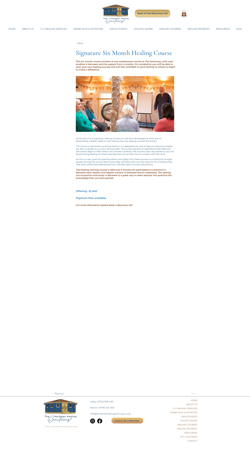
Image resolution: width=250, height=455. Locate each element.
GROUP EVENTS (189, 416)
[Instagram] (92, 421)
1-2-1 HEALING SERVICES (189, 408)
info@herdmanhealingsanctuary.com (110, 413)
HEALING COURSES (189, 424)
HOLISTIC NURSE (189, 420)
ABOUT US (191, 404)
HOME (194, 400)
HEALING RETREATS (189, 428)
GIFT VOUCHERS (189, 436)
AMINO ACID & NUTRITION (189, 412)
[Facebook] (99, 421)
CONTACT (192, 441)
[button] (184, 13)
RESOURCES (190, 432)
